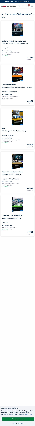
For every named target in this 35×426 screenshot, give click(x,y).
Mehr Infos (28, 414)
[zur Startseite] (8, 6)
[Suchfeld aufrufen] (19, 6)
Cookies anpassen (18, 423)
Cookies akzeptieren (18, 419)
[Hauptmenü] (32, 5)
